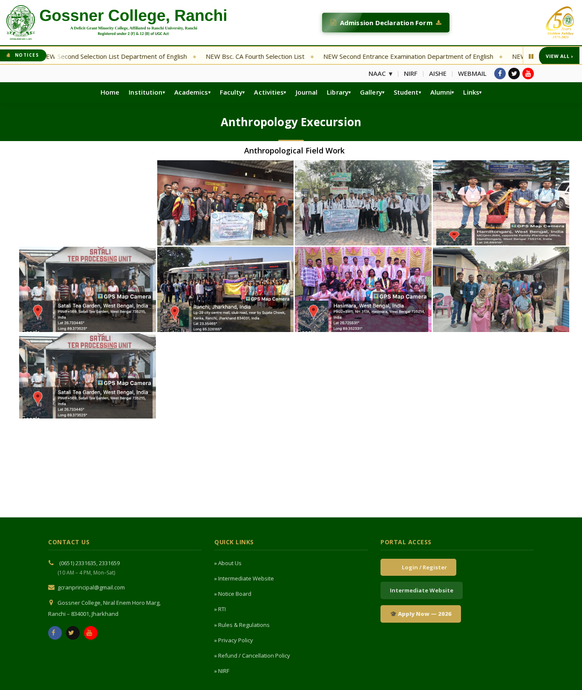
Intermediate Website (421, 590)
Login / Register (423, 567)
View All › (559, 56)
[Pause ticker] (531, 56)
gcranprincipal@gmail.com (91, 587)
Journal (307, 92)
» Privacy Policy (233, 640)
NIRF (411, 73)
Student (406, 92)
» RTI (220, 609)
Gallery (371, 92)
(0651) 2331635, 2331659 (89, 563)
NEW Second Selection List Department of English (87, 56)
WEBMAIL (472, 73)
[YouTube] (528, 73)
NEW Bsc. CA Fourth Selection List (228, 56)
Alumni (441, 92)
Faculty (231, 92)
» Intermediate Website (244, 578)
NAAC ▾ (380, 73)
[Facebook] (500, 73)
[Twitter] (514, 73)
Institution (145, 92)
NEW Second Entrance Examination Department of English (382, 56)
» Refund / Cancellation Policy (252, 655)
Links (471, 92)
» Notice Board (232, 594)
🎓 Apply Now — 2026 (421, 614)
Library (338, 92)
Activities (269, 92)
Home (110, 92)
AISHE (438, 73)
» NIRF (221, 671)
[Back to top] (564, 670)
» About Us (228, 563)
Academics (191, 92)
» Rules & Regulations (242, 625)
